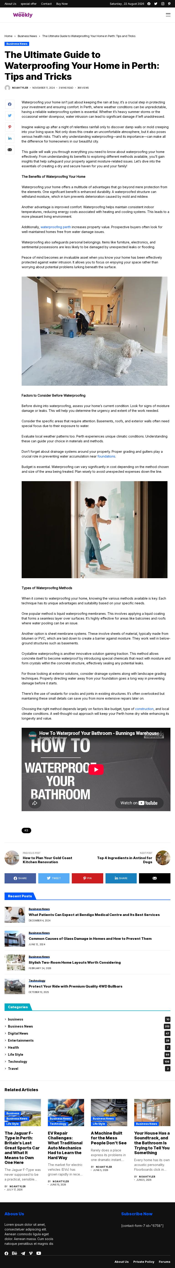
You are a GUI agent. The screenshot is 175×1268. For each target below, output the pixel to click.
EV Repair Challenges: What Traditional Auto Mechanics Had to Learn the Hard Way (65, 1145)
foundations (106, 456)
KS (26, 830)
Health (88, 1047)
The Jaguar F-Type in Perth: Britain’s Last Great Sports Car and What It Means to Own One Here (22, 1148)
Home (8, 36)
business (88, 1019)
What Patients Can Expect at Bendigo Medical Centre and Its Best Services (94, 915)
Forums (164, 1261)
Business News (27, 36)
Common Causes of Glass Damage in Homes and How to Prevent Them (90, 939)
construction (144, 709)
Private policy (143, 1261)
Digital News (88, 1033)
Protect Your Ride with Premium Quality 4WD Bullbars (75, 986)
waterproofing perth (56, 227)
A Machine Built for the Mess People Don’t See (109, 1138)
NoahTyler (20, 87)
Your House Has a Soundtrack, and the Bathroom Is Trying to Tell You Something (152, 1143)
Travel (88, 1068)
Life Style (88, 1054)
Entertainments (88, 1040)
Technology (88, 1061)
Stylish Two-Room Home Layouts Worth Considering (75, 962)
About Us (122, 1261)
